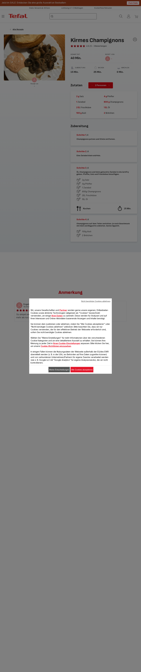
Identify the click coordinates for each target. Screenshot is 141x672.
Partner (63, 310)
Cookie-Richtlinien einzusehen (56, 346)
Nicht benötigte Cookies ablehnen (95, 301)
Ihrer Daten (57, 315)
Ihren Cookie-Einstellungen (66, 343)
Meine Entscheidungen (59, 369)
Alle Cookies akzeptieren (82, 369)
